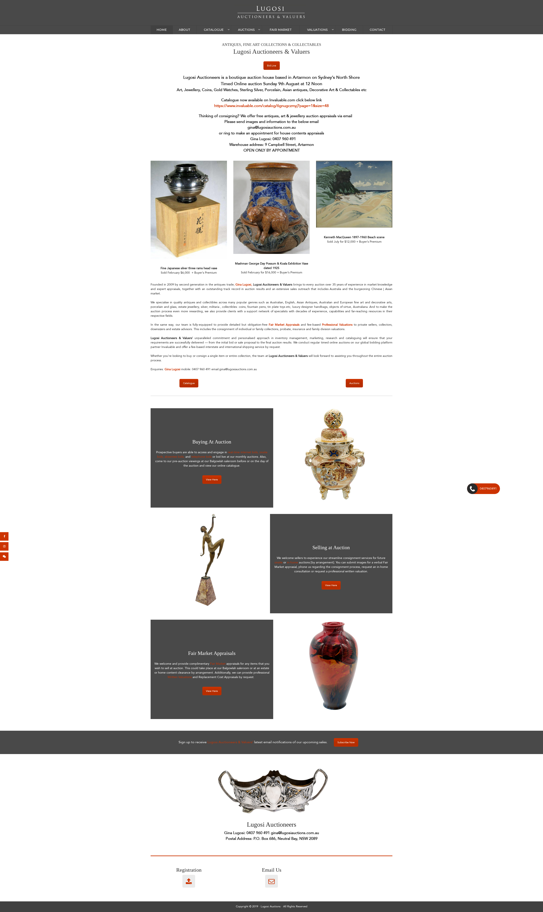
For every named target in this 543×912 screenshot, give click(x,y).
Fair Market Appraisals (283, 325)
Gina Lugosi (243, 285)
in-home (293, 562)
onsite (278, 562)
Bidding (349, 30)
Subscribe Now (346, 742)
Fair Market (281, 30)
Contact (377, 30)
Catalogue (214, 30)
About (184, 30)
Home (162, 30)
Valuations (317, 30)
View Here (212, 479)
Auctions (246, 30)
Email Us (271, 870)
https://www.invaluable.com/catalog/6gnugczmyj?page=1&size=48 (271, 105)
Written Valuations (180, 677)
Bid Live (271, 65)
